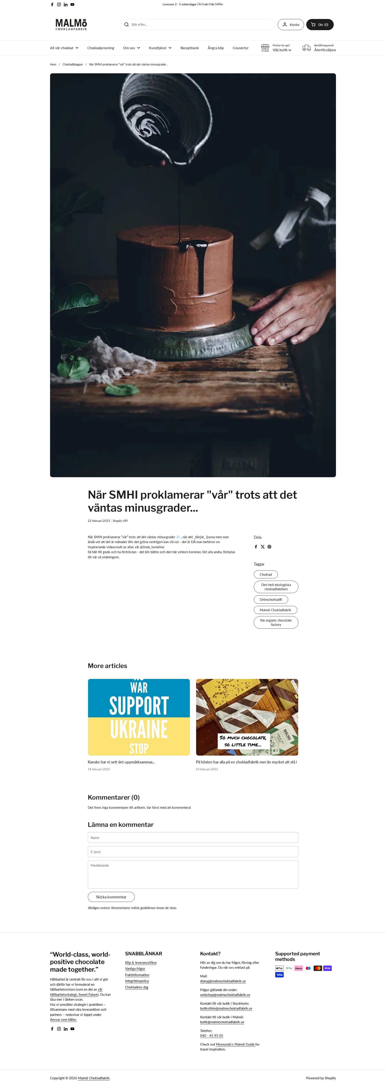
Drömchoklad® (271, 599)
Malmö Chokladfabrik (275, 610)
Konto (294, 24)
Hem (53, 64)
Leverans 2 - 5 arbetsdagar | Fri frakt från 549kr (193, 4)
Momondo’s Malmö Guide (235, 1044)
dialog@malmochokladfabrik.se (223, 981)
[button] (320, 24)
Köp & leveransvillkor (141, 962)
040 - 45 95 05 (211, 1035)
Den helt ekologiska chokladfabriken (276, 587)
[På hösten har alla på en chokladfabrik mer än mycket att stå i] (247, 717)
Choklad (266, 574)
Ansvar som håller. (63, 1019)
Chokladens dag (136, 987)
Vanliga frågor (135, 968)
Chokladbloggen (73, 64)
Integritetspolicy (137, 981)
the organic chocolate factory (276, 622)
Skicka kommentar (111, 897)
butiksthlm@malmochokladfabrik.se (226, 1008)
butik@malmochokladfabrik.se (222, 1022)
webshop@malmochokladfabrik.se (225, 995)
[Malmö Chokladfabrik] (71, 24)
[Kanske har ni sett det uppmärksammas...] (139, 717)
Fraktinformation (137, 975)
